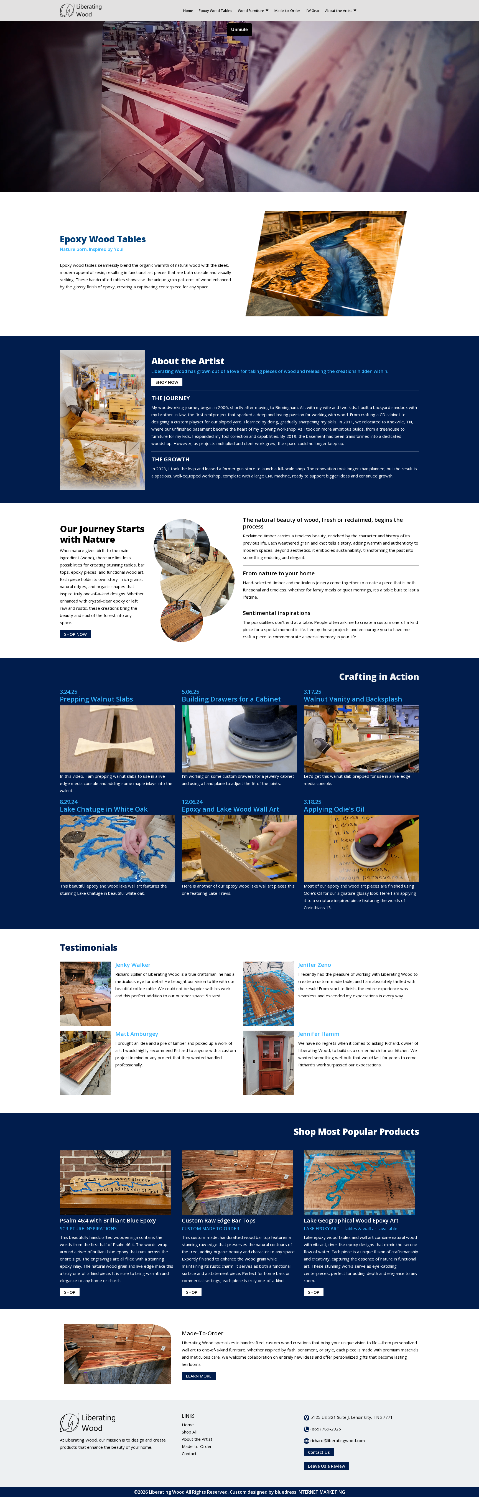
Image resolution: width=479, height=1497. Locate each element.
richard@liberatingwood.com (337, 1440)
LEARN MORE (199, 1376)
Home (188, 10)
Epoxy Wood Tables (215, 10)
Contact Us (319, 1452)
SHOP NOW (167, 382)
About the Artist (338, 10)
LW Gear (313, 10)
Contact (189, 1453)
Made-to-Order (287, 10)
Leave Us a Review (326, 1466)
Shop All (189, 1432)
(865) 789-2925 (325, 1429)
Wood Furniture (251, 10)
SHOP (69, 1292)
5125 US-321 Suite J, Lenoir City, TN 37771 (351, 1417)
